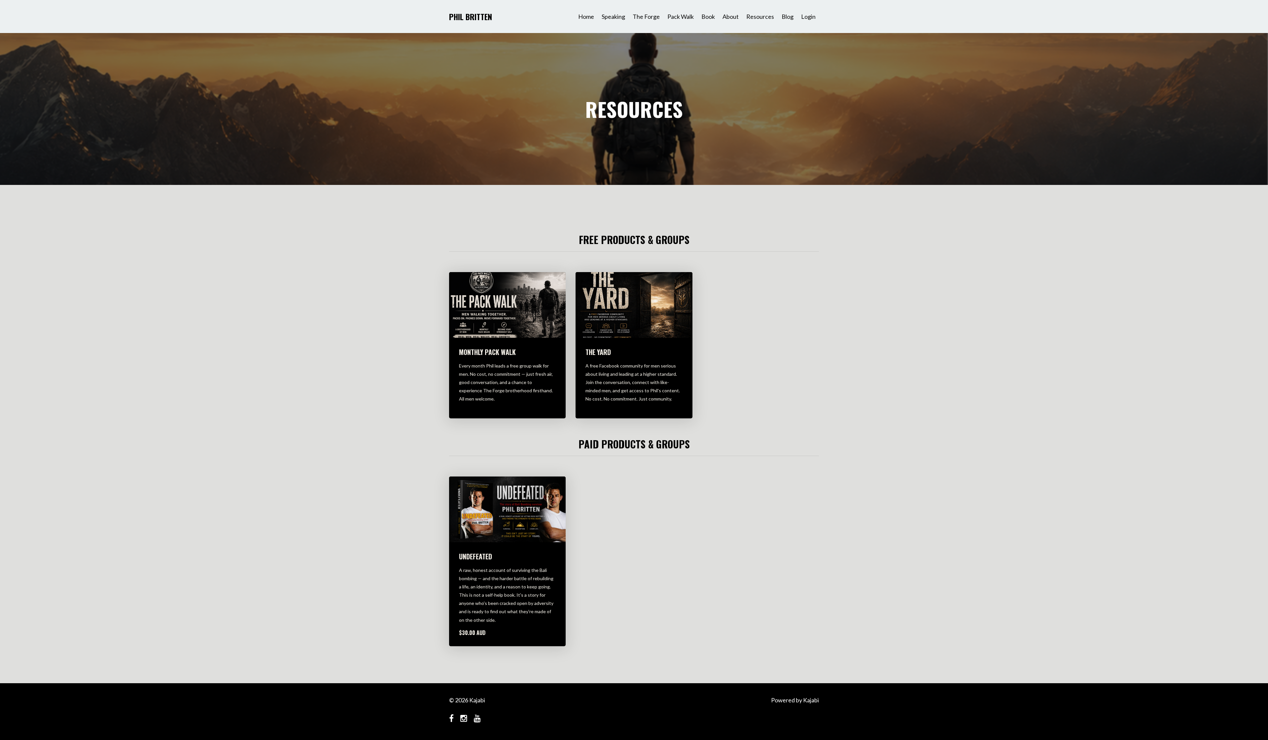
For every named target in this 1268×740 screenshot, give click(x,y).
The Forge (646, 16)
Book (708, 16)
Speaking (613, 16)
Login (808, 16)
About (730, 16)
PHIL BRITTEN (470, 16)
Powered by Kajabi (795, 700)
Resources (760, 16)
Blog (787, 16)
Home (586, 16)
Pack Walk (680, 16)
